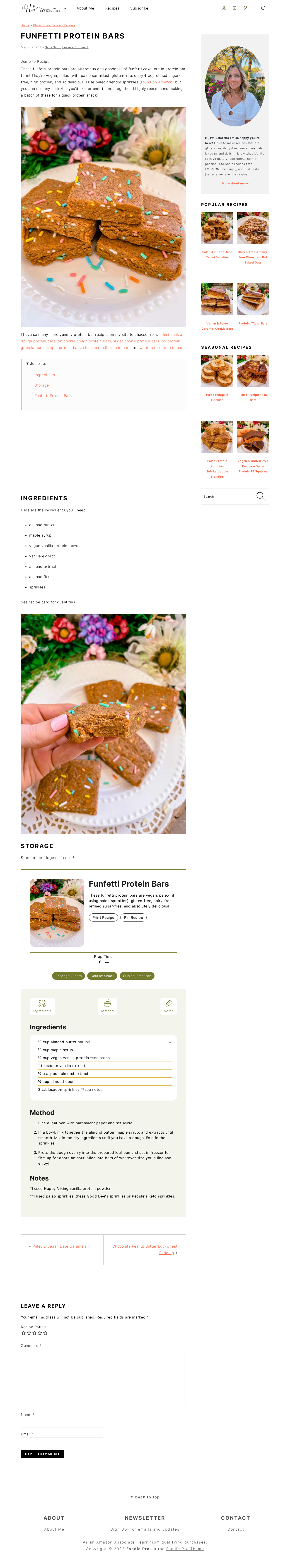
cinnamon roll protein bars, (107, 347)
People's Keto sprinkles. (153, 1196)
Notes (169, 1011)
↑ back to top (145, 1497)
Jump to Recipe (35, 61)
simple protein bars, (64, 347)
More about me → (235, 183)
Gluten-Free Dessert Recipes (54, 25)
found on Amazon (156, 82)
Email (27, 1434)
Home (25, 25)
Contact (235, 1529)
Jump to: (38, 363)
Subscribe (139, 8)
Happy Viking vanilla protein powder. (78, 1188)
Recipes (112, 8)
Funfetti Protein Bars (53, 395)
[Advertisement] (103, 454)
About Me (85, 8)
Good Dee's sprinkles (106, 1196)
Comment (31, 1345)
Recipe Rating (33, 1327)
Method (107, 1011)
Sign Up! (120, 1529)
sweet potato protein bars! (162, 347)
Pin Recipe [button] (133, 917)
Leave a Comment (75, 47)
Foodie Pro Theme (185, 1548)
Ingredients (45, 375)
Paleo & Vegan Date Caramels (60, 1246)
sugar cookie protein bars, (136, 341)
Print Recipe (103, 917)
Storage (42, 385)
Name (27, 1414)
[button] (169, 1042)
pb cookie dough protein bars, (85, 341)
